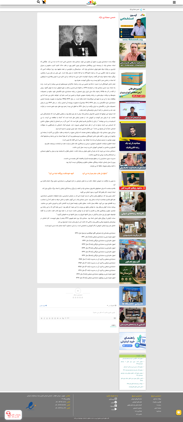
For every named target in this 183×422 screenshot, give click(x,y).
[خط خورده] (49, 318)
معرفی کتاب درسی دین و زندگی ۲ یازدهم (133, 367)
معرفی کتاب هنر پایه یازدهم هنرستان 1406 (133, 370)
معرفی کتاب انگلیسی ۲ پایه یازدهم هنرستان (133, 358)
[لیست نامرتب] (55, 318)
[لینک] (63, 318)
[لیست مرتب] (52, 318)
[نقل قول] (57, 318)
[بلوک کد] (60, 318)
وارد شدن (42, 306)
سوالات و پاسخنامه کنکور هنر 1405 (135, 384)
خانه (144, 9)
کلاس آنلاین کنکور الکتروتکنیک (136, 387)
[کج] (44, 318)
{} (65, 318)
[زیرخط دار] (47, 318)
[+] (68, 318)
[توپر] (41, 318)
